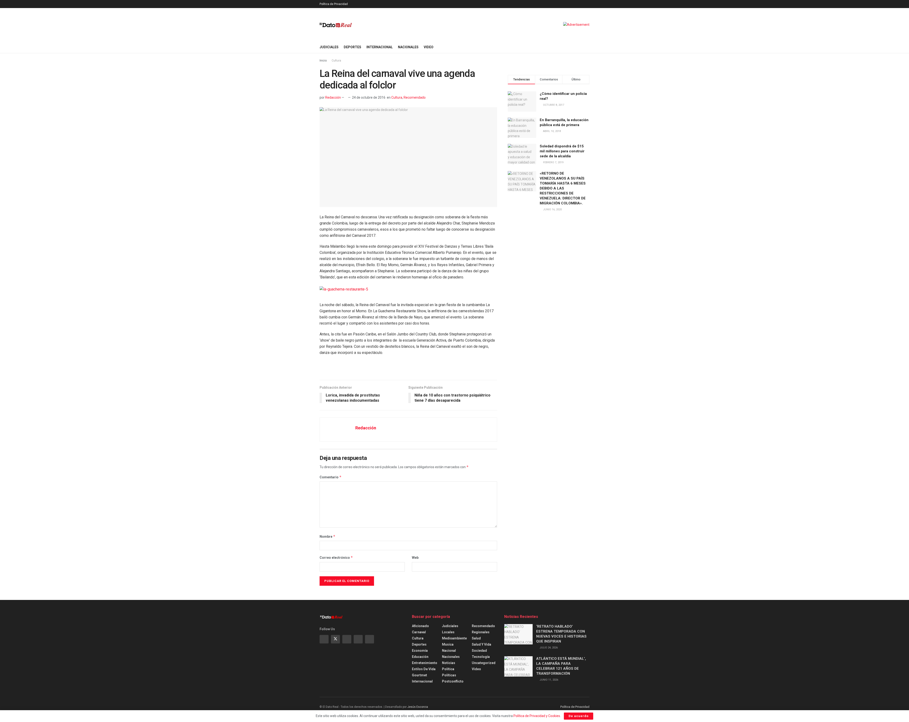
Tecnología (481, 657)
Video (428, 47)
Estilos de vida (424, 669)
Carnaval (419, 632)
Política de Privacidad (334, 4)
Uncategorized (483, 663)
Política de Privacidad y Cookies (536, 716)
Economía (420, 650)
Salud (476, 638)
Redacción (333, 97)
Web (415, 557)
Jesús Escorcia (417, 707)
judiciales (450, 626)
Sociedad (479, 650)
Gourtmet (419, 675)
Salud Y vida (481, 644)
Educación (420, 657)
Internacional (379, 47)
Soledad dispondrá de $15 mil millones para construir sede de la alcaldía (562, 151)
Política (448, 669)
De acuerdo (578, 716)
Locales (448, 632)
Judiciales (329, 47)
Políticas (449, 675)
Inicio (323, 60)
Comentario (331, 477)
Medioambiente (454, 638)
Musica (448, 644)
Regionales (481, 632)
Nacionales (408, 47)
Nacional (449, 650)
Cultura (336, 60)
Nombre (327, 536)
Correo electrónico (336, 557)
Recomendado (415, 97)
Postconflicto (452, 681)
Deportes (352, 47)
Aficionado (420, 626)
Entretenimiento (424, 663)
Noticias (448, 663)
